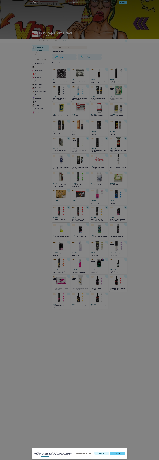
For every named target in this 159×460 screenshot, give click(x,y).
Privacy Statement (45, 455)
